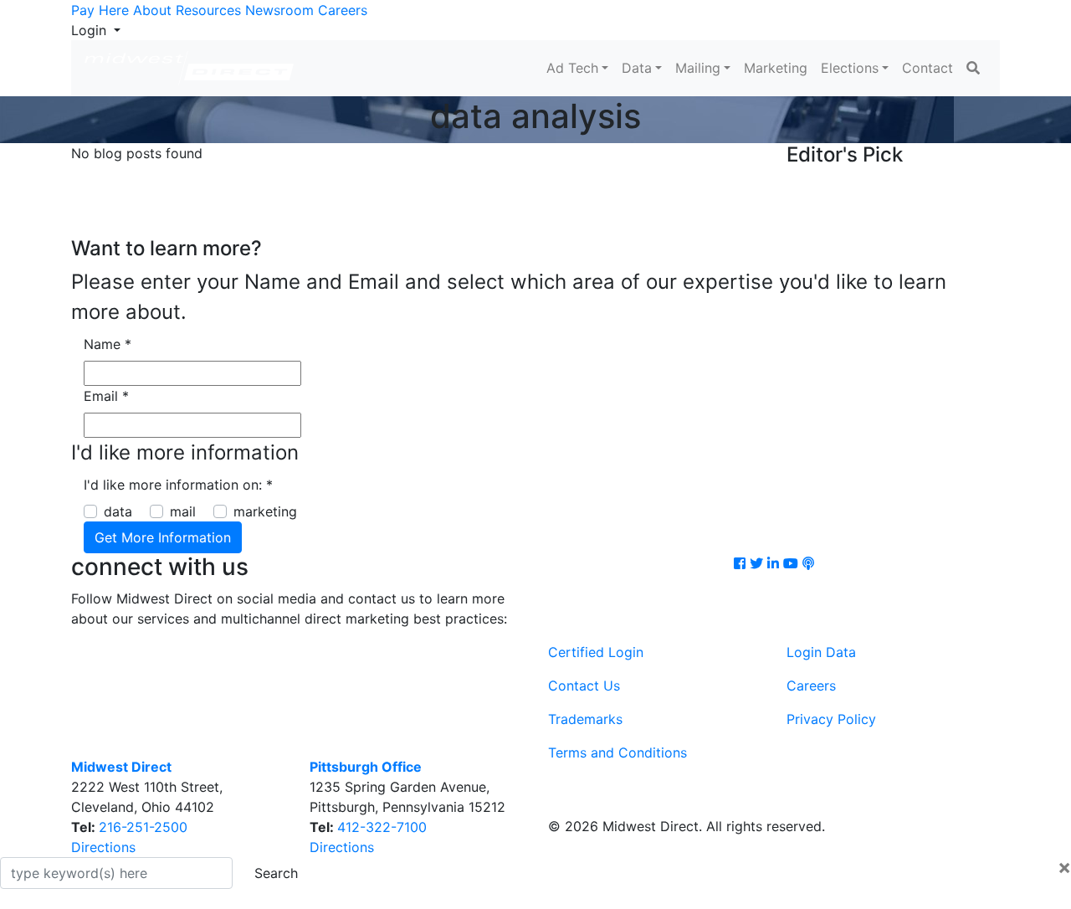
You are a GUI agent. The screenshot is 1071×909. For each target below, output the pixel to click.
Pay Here (100, 10)
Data (637, 67)
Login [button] (90, 30)
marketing (265, 511)
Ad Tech (572, 67)
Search (276, 873)
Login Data (821, 652)
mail (183, 511)
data (118, 511)
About (152, 10)
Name (107, 344)
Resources (208, 10)
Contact (927, 67)
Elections (850, 67)
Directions (103, 847)
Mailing (697, 67)
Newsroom (279, 10)
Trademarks (585, 719)
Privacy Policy (831, 719)
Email (106, 396)
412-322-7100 (382, 827)
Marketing (775, 67)
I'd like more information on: (178, 484)
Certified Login (595, 652)
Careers (342, 10)
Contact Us (584, 685)
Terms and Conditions (617, 752)
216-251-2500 (143, 827)
